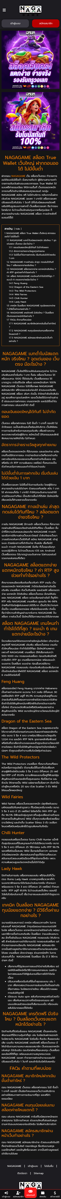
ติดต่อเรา (22, 1173)
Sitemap (39, 1173)
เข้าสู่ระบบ (33, 1166)
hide (18, 228)
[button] (4, 10)
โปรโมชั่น (48, 1166)
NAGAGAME (18, 176)
